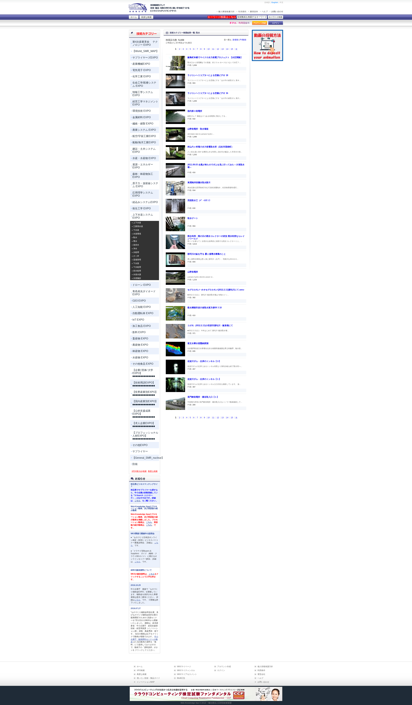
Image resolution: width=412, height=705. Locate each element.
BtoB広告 (181, 678)
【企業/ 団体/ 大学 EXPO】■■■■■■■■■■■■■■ (143, 373)
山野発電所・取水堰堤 (197, 129)
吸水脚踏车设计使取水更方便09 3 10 (204, 307)
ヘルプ (260, 678)
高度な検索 (146, 17)
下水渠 (136, 263)
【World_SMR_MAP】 (145, 51)
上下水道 (137, 223)
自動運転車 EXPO (142, 313)
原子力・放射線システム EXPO (145, 185)
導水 (135, 241)
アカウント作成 (224, 666)
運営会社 (261, 674)
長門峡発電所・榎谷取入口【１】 (203, 397)
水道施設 (137, 278)
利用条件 (261, 670)
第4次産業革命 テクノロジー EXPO (145, 43)
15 (232, 49)
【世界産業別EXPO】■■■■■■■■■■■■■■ (145, 393)
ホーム (134, 17)
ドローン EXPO (141, 285)
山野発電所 (192, 272)
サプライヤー (140, 451)
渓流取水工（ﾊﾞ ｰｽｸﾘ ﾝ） (199, 200)
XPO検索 (141, 670)
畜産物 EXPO (140, 338)
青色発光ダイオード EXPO (144, 293)
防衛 (135, 464)
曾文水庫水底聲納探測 (197, 343)
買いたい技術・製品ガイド (148, 678)
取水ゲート (192, 218)
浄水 (135, 248)
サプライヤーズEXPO (145, 57)
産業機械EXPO (141, 63)
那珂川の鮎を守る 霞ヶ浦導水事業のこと (206, 254)
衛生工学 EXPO (141, 208)
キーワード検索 (275, 17)
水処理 (136, 252)
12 (218, 49)
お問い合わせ (263, 682)
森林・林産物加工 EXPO (142, 175)
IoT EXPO (138, 319)
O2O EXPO (139, 300)
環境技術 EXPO (141, 110)
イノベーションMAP (145, 682)
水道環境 (137, 234)
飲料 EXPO (138, 332)
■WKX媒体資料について (141, 570)
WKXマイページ (184, 666)
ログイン (221, 670)
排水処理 (137, 271)
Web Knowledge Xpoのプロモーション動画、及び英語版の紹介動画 (144, 508)
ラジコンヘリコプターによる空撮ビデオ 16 (207, 93)
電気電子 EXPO (141, 70)
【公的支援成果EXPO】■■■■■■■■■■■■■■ (143, 413)
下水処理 (137, 267)
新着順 (235, 40)
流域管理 (137, 260)
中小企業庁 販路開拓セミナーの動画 (144, 639)
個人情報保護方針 (265, 666)
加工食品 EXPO (141, 326)
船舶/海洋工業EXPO (144, 142)
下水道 (136, 230)
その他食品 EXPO (142, 363)
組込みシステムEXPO (145, 202)
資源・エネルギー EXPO (142, 166)
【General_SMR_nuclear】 (145, 457)
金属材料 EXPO (141, 117)
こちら (137, 501)
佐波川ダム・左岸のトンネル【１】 (204, 379)
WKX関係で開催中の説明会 (142, 533)
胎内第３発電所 (194, 111)
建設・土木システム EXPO (144, 150)
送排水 (136, 245)
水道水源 (137, 274)
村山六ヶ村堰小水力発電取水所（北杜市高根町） (210, 147)
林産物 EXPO (140, 351)
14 (227, 49)
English (275, 2)
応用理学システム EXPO (142, 194)
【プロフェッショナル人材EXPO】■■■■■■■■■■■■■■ (145, 435)
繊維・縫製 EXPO (142, 123)
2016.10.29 (136, 585)
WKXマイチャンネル (186, 670)
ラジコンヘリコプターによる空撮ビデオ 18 (207, 75)
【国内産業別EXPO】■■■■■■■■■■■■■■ (145, 403)
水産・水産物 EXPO (144, 158)
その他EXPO (139, 445)
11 (213, 49)
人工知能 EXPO (141, 307)
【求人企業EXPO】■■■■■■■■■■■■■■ (143, 425)
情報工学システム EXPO (142, 94)
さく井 (136, 256)
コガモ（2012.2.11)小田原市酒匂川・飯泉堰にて (210, 325)
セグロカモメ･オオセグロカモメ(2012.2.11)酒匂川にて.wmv (215, 290)
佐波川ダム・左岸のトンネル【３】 (204, 361)
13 (222, 49)
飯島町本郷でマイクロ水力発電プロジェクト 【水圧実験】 (215, 57)
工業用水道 (138, 226)
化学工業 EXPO (141, 76)
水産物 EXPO (140, 357)
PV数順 (243, 40)
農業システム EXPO (144, 129)
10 (208, 49)
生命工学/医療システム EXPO (144, 84)
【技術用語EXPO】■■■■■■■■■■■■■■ (143, 384)
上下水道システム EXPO (142, 216)
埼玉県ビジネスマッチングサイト (144, 485)
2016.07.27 (136, 608)
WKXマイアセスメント (187, 674)
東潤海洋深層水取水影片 (199, 182)
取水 (135, 237)
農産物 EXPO (140, 344)
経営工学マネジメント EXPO (145, 103)
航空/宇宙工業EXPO (144, 136)
